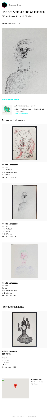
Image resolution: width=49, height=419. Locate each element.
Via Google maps (37, 382)
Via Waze (34, 384)
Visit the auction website (10, 99)
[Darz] (4, 5)
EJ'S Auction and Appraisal (13, 16)
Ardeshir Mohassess (10, 351)
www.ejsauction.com (21, 113)
